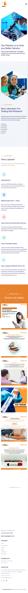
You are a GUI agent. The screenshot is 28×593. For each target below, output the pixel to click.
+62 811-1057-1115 (7, 533)
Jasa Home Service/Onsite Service (13, 223)
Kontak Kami (11, 165)
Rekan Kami (3, 551)
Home (2, 543)
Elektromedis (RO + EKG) (10, 201)
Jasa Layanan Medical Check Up (13, 266)
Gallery (2, 549)
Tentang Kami (4, 545)
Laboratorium (5, 180)
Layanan (3, 547)
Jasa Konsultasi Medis (9, 243)
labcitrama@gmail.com (8, 536)
